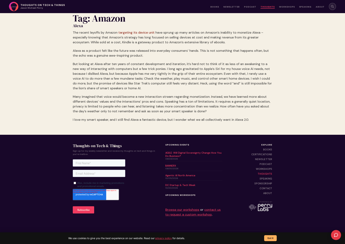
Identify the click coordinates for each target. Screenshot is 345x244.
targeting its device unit (136, 32)
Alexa (78, 25)
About (320, 7)
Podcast (250, 7)
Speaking (305, 7)
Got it (270, 238)
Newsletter (231, 7)
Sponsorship (263, 183)
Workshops (287, 7)
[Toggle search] (332, 6)
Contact (266, 188)
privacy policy (163, 238)
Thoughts (268, 7)
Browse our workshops (182, 210)
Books (214, 7)
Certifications (261, 154)
